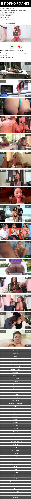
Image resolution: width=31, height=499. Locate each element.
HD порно (15, 350)
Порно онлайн (4, 17)
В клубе (15, 381)
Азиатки (15, 353)
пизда (23, 53)
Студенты (15, 488)
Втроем (15, 394)
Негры (15, 466)
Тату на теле (15, 491)
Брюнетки (15, 375)
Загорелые (15, 416)
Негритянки (15, 463)
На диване (15, 453)
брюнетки (12, 53)
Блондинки (15, 359)
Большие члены (15, 369)
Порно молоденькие (6, 14)
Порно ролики (17, 3)
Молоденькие (15, 450)
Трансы (15, 494)
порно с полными (5, 15)
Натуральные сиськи (15, 460)
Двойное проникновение (15, 403)
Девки (15, 406)
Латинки (15, 431)
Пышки (15, 478)
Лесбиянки (15, 435)
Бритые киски (15, 372)
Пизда (15, 475)
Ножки (15, 469)
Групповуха (15, 400)
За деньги (15, 413)
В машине (15, 384)
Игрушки (15, 422)
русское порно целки (7, 9)
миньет (18, 53)
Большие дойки (15, 363)
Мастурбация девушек (15, 441)
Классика (15, 425)
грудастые (3, 55)
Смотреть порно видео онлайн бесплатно (13, 10)
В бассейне (15, 378)
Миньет (15, 447)
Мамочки (15, 438)
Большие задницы (15, 366)
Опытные (15, 472)
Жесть (15, 410)
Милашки (15, 444)
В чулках (15, 391)
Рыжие (15, 485)
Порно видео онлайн (7, 19)
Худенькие (15, 497)
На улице (15, 456)
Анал (15, 356)
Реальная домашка (15, 481)
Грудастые (15, 397)
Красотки (15, 428)
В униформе (15, 388)
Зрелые (15, 419)
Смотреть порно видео (7, 12)
